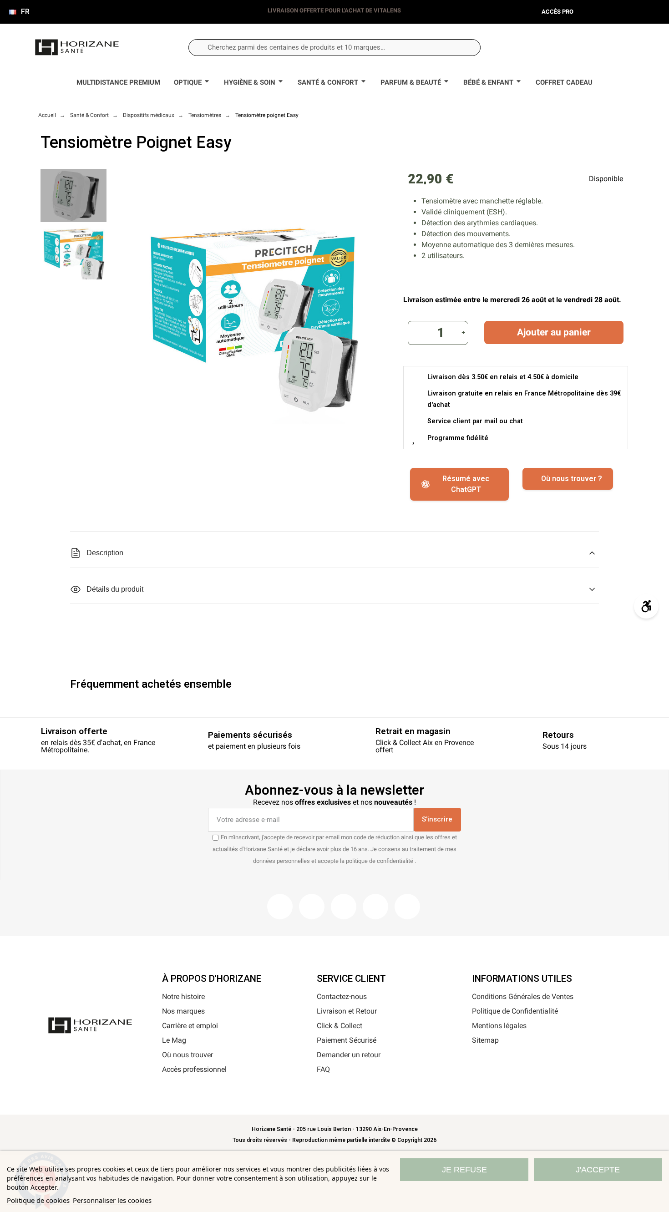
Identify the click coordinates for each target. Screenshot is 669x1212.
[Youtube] (375, 906)
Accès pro (557, 11)
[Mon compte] (585, 47)
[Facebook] (280, 906)
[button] (615, 47)
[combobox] (334, 48)
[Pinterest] (343, 906)
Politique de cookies (38, 1200)
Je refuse (464, 1169)
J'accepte (598, 1169)
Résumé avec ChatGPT (465, 484)
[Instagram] (311, 906)
